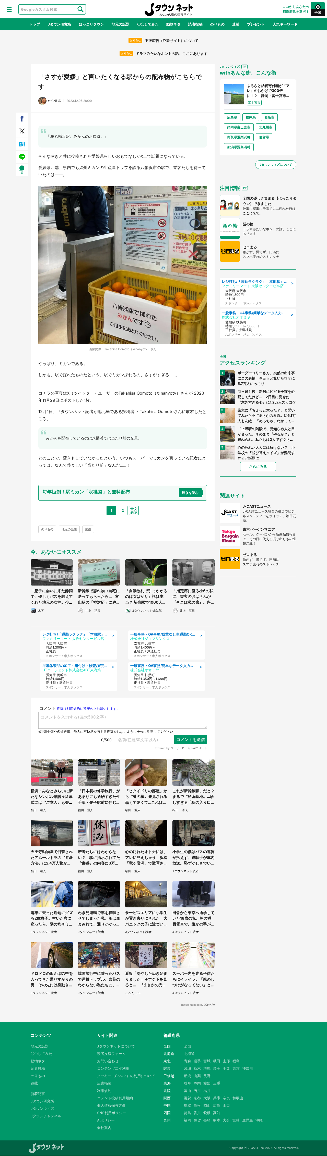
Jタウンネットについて (116, 1046)
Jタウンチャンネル (46, 1116)
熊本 (216, 1120)
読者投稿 (195, 24)
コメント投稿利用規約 (115, 1098)
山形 (226, 1061)
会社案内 (104, 1127)
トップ (34, 24)
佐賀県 (264, 137)
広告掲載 (104, 1083)
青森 (187, 1061)
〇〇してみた (148, 24)
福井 (207, 1090)
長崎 (207, 1120)
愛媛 (88, 529)
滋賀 (187, 1098)
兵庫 (216, 1098)
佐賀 (197, 1120)
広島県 (232, 117)
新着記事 (38, 1093)
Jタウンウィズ (42, 1108)
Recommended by (192, 1004)
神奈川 (247, 1068)
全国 (187, 1046)
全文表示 (133, 510)
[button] (9, 9)
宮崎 (236, 1120)
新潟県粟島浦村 (238, 147)
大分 (226, 1120)
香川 (197, 1113)
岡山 (207, 1105)
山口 (226, 1105)
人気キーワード (285, 24)
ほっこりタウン (91, 24)
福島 (236, 1061)
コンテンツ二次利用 (113, 1068)
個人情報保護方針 (111, 1105)
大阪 (207, 1098)
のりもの (217, 24)
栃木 (197, 1068)
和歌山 (237, 1098)
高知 (216, 1113)
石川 (197, 1090)
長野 (207, 1076)
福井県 (251, 117)
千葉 (226, 1068)
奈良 (226, 1098)
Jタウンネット (168, 9)
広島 (216, 1105)
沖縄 (259, 1120)
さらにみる (258, 466)
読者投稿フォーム (111, 1053)
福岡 (187, 1120)
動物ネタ (173, 24)
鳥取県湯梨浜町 (238, 137)
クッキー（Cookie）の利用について (126, 1076)
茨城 (187, 1068)
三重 (216, 1083)
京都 (197, 1098)
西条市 (269, 117)
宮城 (207, 1061)
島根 (197, 1105)
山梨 (197, 1076)
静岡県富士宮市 (238, 127)
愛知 (207, 1083)
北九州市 (265, 127)
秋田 (216, 1061)
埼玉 (216, 1068)
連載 (235, 24)
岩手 (197, 1061)
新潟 (187, 1076)
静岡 (197, 1083)
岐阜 (187, 1083)
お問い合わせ (108, 1061)
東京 (236, 1068)
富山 (187, 1090)
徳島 (187, 1113)
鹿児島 (247, 1120)
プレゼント (256, 24)
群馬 (207, 1068)
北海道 (189, 1053)
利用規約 (104, 1090)
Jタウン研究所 (59, 24)
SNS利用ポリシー (111, 1113)
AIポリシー (106, 1120)
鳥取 (187, 1105)
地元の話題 (121, 24)
